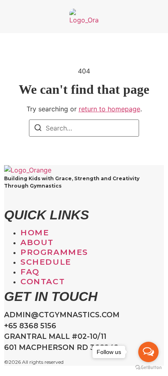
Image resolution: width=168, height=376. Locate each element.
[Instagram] (7, 200)
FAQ (30, 271)
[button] (11, 17)
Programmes (54, 252)
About (37, 242)
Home (34, 232)
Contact (42, 281)
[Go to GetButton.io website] (148, 367)
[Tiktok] (14, 200)
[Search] (38, 128)
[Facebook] (20, 200)
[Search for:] (84, 128)
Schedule (45, 262)
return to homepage (109, 109)
